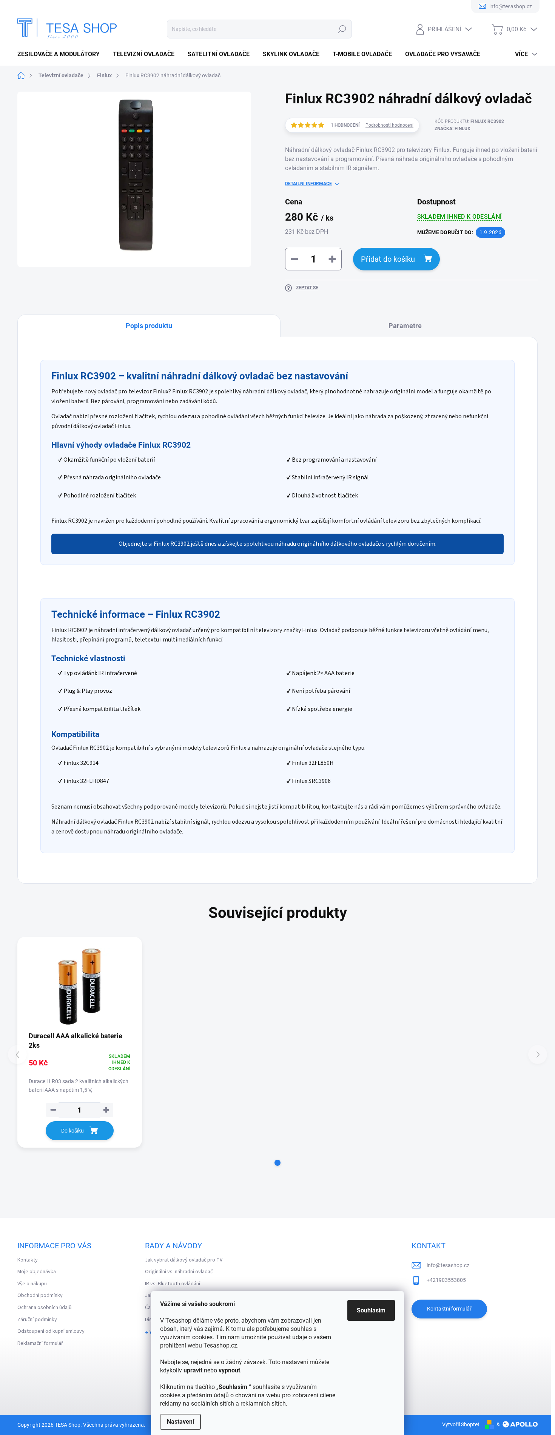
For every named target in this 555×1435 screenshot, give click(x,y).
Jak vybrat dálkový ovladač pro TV (183, 1260)
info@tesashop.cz (448, 1265)
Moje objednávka (36, 1271)
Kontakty (27, 1260)
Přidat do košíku (388, 259)
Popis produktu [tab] (149, 326)
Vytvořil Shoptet (460, 1424)
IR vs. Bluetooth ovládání (172, 1284)
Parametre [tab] (405, 326)
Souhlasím (371, 1310)
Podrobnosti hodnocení (389, 125)
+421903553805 (446, 1280)
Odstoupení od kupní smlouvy (51, 1331)
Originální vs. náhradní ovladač (179, 1271)
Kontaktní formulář (449, 1309)
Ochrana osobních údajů (44, 1307)
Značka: (452, 128)
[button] (277, 1162)
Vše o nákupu (32, 1284)
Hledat (342, 29)
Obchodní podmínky (40, 1295)
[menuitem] (61, 54)
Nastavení (180, 1421)
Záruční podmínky (37, 1319)
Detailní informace (308, 183)
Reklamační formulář (40, 1343)
